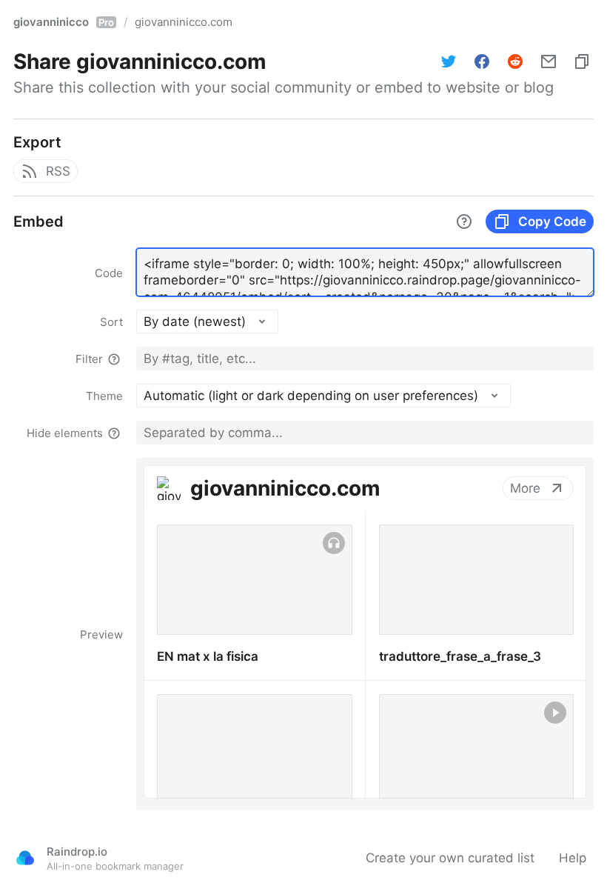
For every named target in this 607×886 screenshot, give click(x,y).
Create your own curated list (450, 857)
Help (572, 857)
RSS (58, 171)
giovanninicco (63, 22)
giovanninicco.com (183, 22)
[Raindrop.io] (25, 858)
